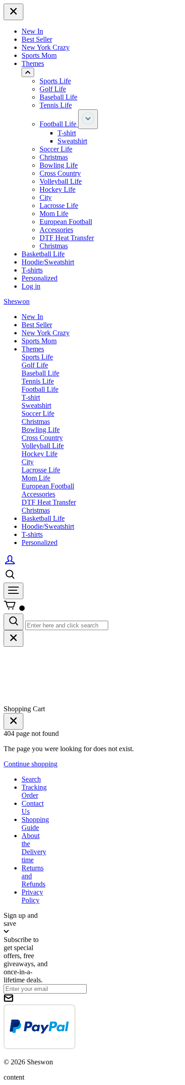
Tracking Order (34, 791)
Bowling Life (59, 165)
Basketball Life (43, 254)
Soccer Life (56, 149)
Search (31, 779)
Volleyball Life (61, 181)
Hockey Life (57, 189)
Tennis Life (56, 105)
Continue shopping (30, 764)
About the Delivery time (34, 848)
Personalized (39, 278)
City (46, 197)
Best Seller (37, 39)
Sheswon (17, 301)
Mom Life (54, 213)
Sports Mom (39, 55)
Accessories (56, 229)
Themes (33, 63)
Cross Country (60, 173)
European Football (66, 221)
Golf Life (53, 89)
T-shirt (66, 133)
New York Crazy (46, 47)
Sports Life (55, 81)
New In (32, 31)
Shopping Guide (35, 823)
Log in (31, 286)
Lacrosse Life (59, 205)
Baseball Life (58, 97)
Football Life (59, 124)
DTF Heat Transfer (67, 238)
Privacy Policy (32, 896)
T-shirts (32, 270)
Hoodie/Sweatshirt (48, 262)
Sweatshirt (72, 141)
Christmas (54, 157)
